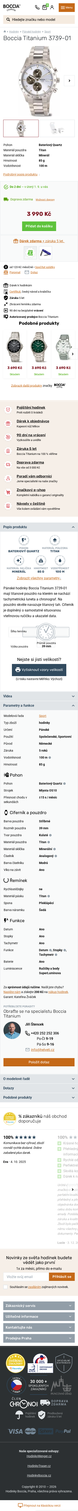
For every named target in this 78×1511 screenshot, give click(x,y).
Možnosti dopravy (45, 199)
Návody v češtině (31, 503)
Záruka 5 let (27, 449)
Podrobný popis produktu (21, 174)
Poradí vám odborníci (34, 476)
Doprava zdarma (30, 462)
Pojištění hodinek (31, 407)
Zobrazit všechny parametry (39, 578)
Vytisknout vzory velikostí (42, 670)
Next (69, 80)
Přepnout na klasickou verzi (41, 1505)
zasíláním (34, 1287)
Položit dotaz (39, 1062)
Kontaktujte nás (19, 1327)
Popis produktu (15, 527)
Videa (7, 696)
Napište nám (12, 992)
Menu (69, 7)
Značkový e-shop (31, 490)
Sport (47, 31)
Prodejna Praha (18, 1338)
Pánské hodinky (31, 31)
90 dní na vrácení (31, 435)
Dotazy (8, 1088)
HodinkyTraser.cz (39, 1466)
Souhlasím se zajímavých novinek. (39, 1287)
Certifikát (15, 291)
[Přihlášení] (52, 7)
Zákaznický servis (21, 1306)
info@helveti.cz (42, 1050)
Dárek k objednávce (33, 421)
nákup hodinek (58, 992)
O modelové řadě (16, 1079)
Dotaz (34, 272)
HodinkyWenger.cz (39, 1456)
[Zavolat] (37, 7)
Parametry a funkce (18, 705)
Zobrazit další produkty (26, 385)
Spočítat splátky (45, 267)
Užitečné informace (22, 1316)
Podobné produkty (17, 1097)
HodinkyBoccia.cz (39, 1475)
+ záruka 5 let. (42, 241)
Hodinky (14, 31)
